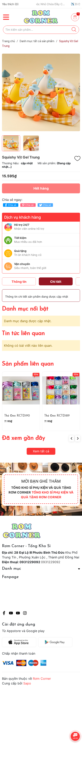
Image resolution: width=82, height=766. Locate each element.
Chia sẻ (12, 204)
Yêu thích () (10, 4)
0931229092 (50, 562)
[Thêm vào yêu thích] (77, 158)
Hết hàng (41, 188)
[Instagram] (25, 613)
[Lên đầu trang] (71, 747)
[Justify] (74, 30)
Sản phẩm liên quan (28, 364)
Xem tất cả (41, 451)
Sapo (27, 683)
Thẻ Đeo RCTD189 (57, 415)
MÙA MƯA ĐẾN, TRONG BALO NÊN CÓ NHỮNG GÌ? (53, 4)
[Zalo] (18, 613)
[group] (41, 92)
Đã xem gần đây (23, 438)
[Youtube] (11, 613)
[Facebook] (4, 613)
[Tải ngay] (20, 642)
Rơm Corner (42, 679)
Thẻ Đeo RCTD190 (17, 415)
